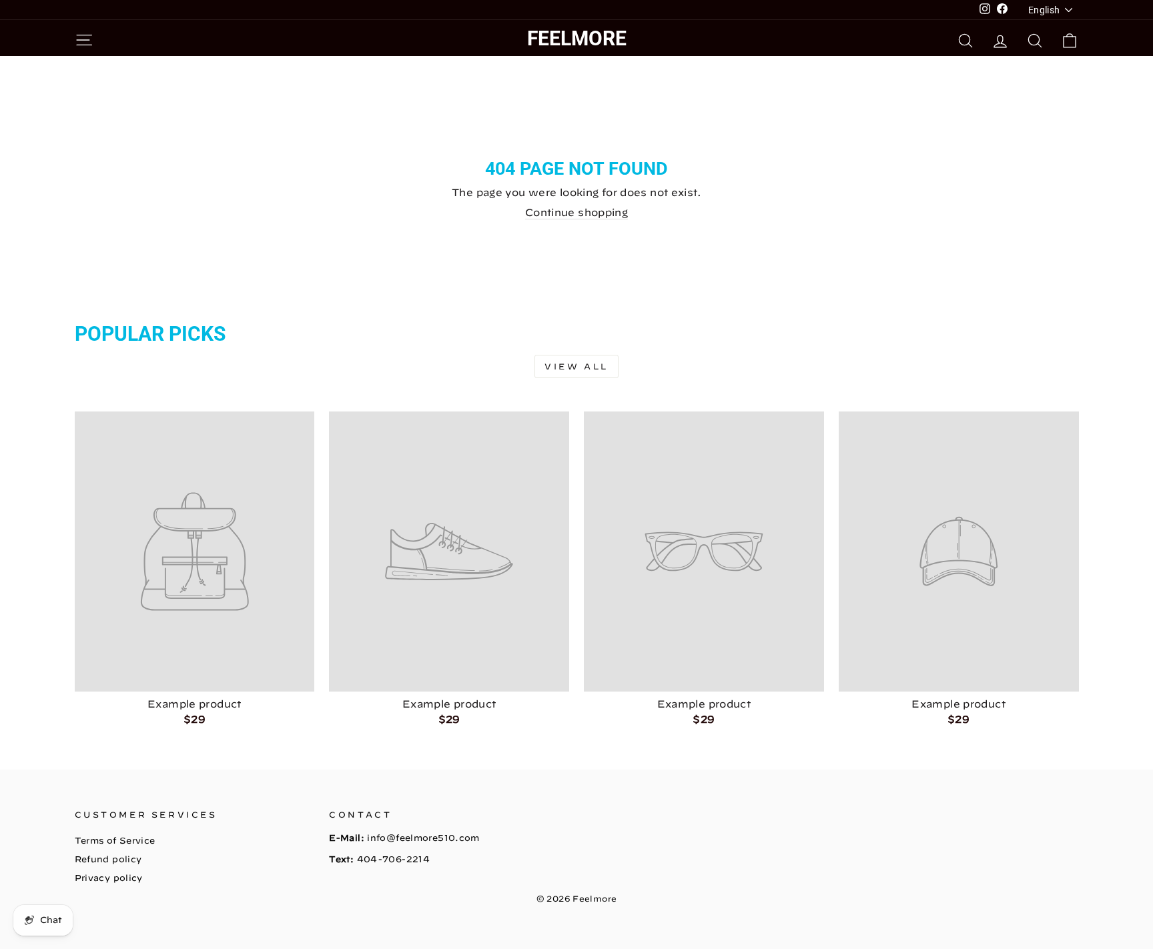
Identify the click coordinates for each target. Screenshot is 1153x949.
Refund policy (108, 859)
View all (576, 366)
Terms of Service (115, 841)
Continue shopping (576, 212)
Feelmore (577, 38)
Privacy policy (109, 878)
